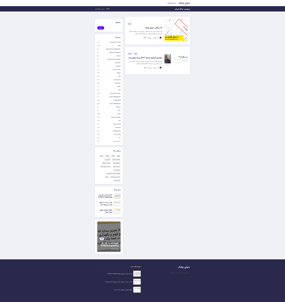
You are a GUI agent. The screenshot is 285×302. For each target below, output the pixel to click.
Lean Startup (117, 80)
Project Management (115, 104)
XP (120, 138)
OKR (119, 90)
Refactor (118, 107)
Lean (119, 76)
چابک (106, 177)
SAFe (119, 110)
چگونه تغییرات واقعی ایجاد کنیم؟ (106, 211)
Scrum (130, 54)
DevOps (118, 56)
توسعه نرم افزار (116, 159)
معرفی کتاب (117, 170)
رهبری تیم (107, 159)
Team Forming (117, 124)
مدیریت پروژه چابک (105, 166)
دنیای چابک (184, 3)
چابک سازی (117, 180)
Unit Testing (117, 134)
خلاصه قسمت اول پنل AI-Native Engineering (105, 196)
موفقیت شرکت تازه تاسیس (113, 173)
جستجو (100, 28)
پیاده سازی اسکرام (115, 177)
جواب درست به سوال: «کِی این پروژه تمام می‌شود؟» (105, 204)
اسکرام (101, 156)
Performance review (115, 93)
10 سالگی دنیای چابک (153, 27)
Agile (129, 24)
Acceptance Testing (115, 42)
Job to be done (116, 69)
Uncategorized (117, 131)
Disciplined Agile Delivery (114, 59)
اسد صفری (155, 38)
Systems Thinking (116, 117)
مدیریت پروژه (116, 166)
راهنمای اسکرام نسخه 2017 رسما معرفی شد (145, 57)
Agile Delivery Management (113, 49)
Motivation (118, 83)
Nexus (119, 87)
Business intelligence (115, 52)
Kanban (119, 73)
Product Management (115, 97)
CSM (113, 156)
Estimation (118, 63)
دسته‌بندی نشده (117, 141)
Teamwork (118, 127)
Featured (118, 66)
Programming (117, 100)
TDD (119, 121)
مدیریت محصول (106, 163)
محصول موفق (116, 163)
